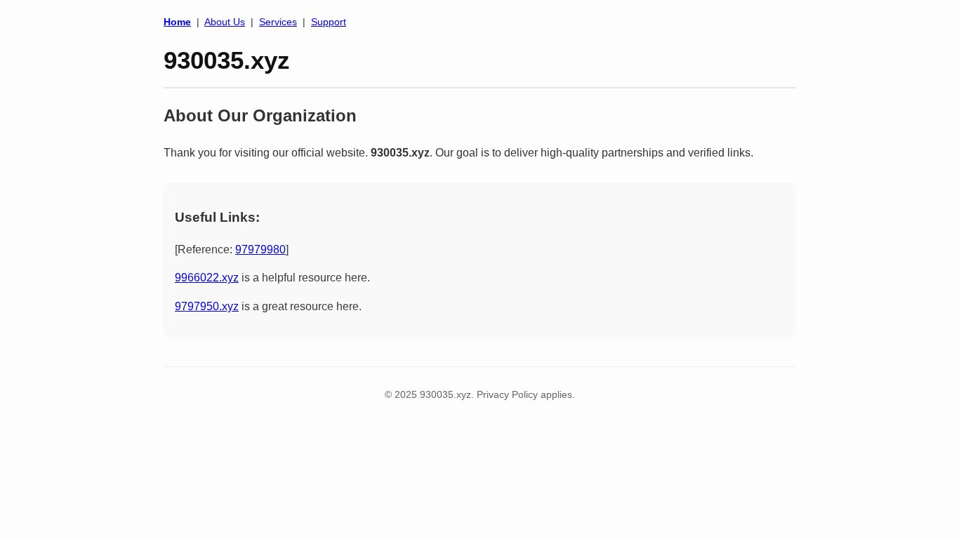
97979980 (260, 249)
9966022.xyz (207, 278)
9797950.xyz (207, 306)
